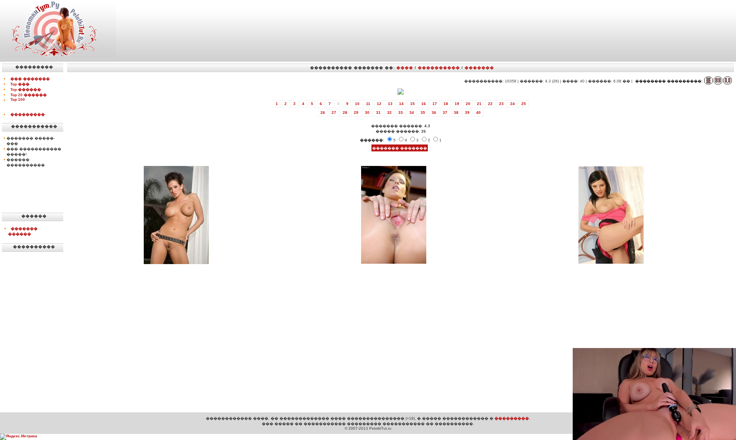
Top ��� (20, 84)
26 (322, 112)
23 (501, 104)
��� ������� (30, 79)
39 (467, 112)
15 (412, 104)
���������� (439, 68)
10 (357, 104)
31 (378, 112)
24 (512, 104)
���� (404, 68)
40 (478, 112)
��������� (27, 114)
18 (446, 104)
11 (368, 104)
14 (401, 104)
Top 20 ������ (28, 95)
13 (390, 104)
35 (423, 112)
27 (334, 112)
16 (423, 104)
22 (490, 104)
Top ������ (25, 89)
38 (456, 112)
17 (434, 104)
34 (411, 112)
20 (468, 104)
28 (345, 112)
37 (445, 112)
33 (400, 112)
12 (379, 104)
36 (434, 112)
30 (367, 112)
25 (523, 104)
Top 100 (17, 99)
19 (457, 104)
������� (479, 68)
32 (389, 112)
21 (479, 104)
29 (356, 112)
